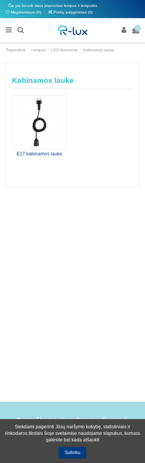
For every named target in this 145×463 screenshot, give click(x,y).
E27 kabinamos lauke (39, 154)
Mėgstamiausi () (26, 12)
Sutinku (72, 452)
